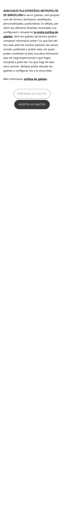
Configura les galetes (32, 94)
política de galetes (35, 79)
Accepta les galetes (32, 104)
